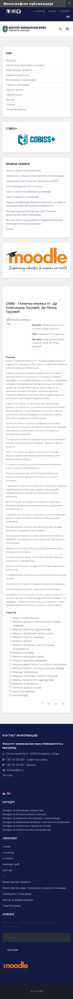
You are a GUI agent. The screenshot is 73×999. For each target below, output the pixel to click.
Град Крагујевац (12, 905)
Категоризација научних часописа (24, 186)
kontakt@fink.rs (15, 770)
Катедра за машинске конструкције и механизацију (31, 818)
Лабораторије (14, 94)
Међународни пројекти (19, 70)
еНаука (9, 228)
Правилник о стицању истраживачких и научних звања (35, 175)
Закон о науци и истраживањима (23, 170)
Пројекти (11, 60)
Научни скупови (15, 89)
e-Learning (39, 11)
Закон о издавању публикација (22, 196)
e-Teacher (65, 11)
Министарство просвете (17, 882)
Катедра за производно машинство (23, 810)
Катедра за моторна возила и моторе (24, 814)
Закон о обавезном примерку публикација (28, 191)
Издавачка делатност (18, 75)
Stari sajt (7, 870)
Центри (10, 99)
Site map (7, 775)
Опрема (10, 104)
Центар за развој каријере (18, 899)
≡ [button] (69, 3)
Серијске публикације (18, 84)
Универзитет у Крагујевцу (17, 893)
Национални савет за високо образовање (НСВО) (32, 181)
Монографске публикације (21, 79)
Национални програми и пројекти (25, 65)
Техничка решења (16, 109)
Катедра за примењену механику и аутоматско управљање (36, 822)
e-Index (52, 11)
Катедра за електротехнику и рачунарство (27, 829)
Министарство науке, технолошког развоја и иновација (34, 888)
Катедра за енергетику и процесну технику (27, 825)
